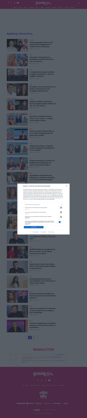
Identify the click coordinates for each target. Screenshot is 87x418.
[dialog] (43, 209)
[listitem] (43, 204)
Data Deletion (36, 232)
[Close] (67, 186)
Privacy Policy (51, 232)
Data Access (43, 232)
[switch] (60, 207)
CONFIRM (33, 227)
